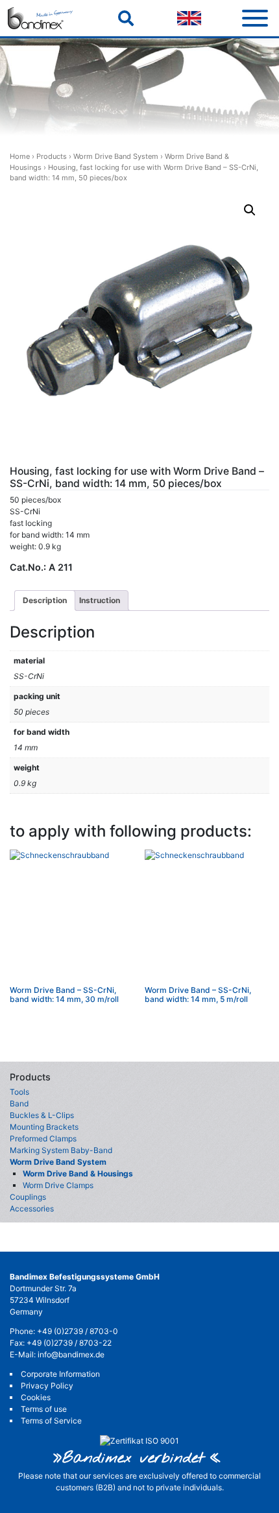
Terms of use (44, 1409)
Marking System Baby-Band (61, 1150)
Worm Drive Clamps (58, 1185)
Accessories (32, 1208)
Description (45, 600)
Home (20, 156)
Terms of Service (51, 1420)
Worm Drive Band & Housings (78, 1173)
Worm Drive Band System (115, 156)
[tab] (44, 600)
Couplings (28, 1197)
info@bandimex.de (71, 1354)
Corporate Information (60, 1374)
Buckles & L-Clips (42, 1115)
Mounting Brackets (44, 1127)
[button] (249, 210)
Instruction (99, 600)
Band (19, 1103)
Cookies (36, 1397)
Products (51, 156)
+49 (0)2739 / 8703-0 (77, 1331)
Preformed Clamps (43, 1138)
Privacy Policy (47, 1385)
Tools (19, 1092)
